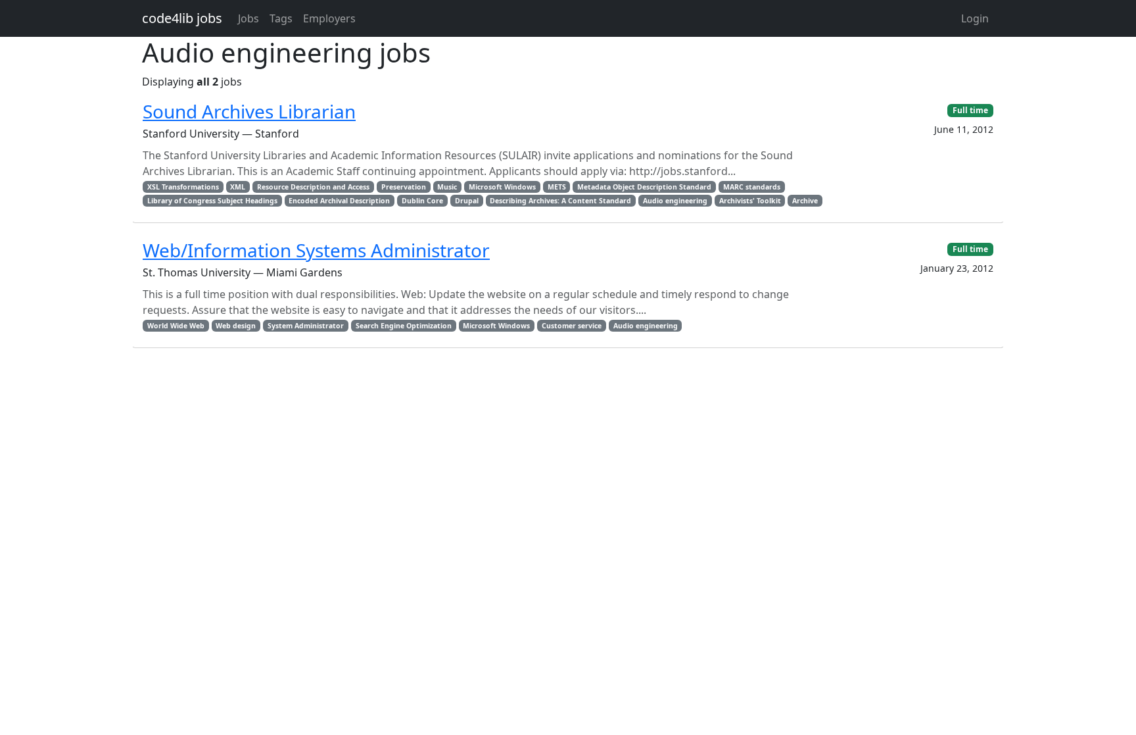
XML (237, 186)
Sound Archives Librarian (249, 111)
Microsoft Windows (502, 186)
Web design (236, 325)
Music (447, 186)
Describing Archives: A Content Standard (560, 200)
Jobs (248, 18)
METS (557, 186)
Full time (970, 110)
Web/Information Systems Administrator (316, 250)
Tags (281, 18)
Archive (805, 200)
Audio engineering (675, 200)
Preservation (403, 186)
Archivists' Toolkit (750, 200)
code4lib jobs (182, 18)
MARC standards (751, 186)
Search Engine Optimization (404, 325)
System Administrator (306, 325)
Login (975, 18)
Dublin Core (422, 200)
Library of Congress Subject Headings (212, 200)
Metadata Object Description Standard (644, 186)
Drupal (467, 200)
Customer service (572, 325)
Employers (329, 18)
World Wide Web (175, 325)
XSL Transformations (183, 186)
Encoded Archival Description (339, 200)
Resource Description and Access (313, 186)
